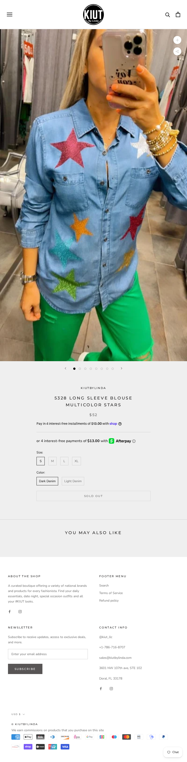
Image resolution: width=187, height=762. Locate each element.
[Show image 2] (80, 369)
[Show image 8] (113, 369)
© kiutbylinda (24, 724)
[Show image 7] (107, 369)
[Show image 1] (74, 369)
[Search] (167, 14)
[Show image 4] (91, 369)
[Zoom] (177, 40)
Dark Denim (47, 481)
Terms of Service (111, 593)
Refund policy (109, 600)
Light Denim (73, 481)
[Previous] (65, 368)
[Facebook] (9, 611)
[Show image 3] (85, 369)
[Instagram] (20, 611)
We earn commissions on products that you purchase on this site (57, 730)
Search (104, 585)
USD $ (16, 714)
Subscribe (25, 669)
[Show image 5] (96, 369)
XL (76, 461)
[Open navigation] (9, 14)
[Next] (121, 368)
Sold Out (93, 496)
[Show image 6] (102, 369)
